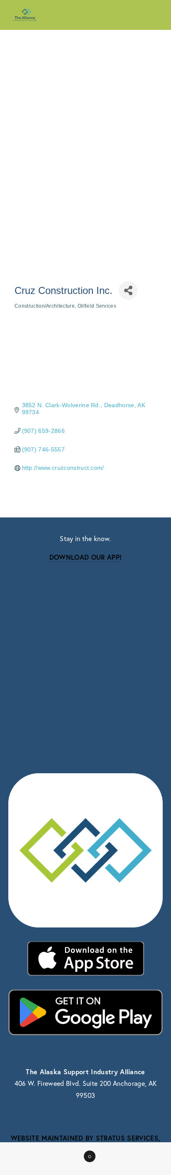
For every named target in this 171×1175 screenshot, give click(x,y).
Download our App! (85, 557)
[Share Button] (128, 290)
